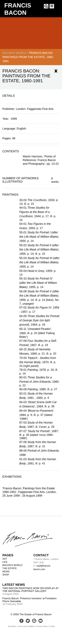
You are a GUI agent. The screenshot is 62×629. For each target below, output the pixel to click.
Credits (52, 626)
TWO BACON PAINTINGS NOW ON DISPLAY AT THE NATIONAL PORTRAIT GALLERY (30, 590)
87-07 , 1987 (38, 431)
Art (4, 559)
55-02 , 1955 (39, 249)
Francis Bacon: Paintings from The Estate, (28, 57)
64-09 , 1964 (39, 320)
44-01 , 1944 (34, 212)
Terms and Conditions (26, 626)
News (6, 571)
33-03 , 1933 (36, 200)
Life (4, 562)
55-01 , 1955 (39, 236)
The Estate (9, 568)
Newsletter (12, 626)
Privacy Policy (42, 626)
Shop (5, 574)
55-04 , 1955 (35, 270)
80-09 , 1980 (32, 389)
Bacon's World (14, 53)
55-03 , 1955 (39, 262)
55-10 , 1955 (38, 283)
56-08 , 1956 (39, 295)
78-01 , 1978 (32, 369)
